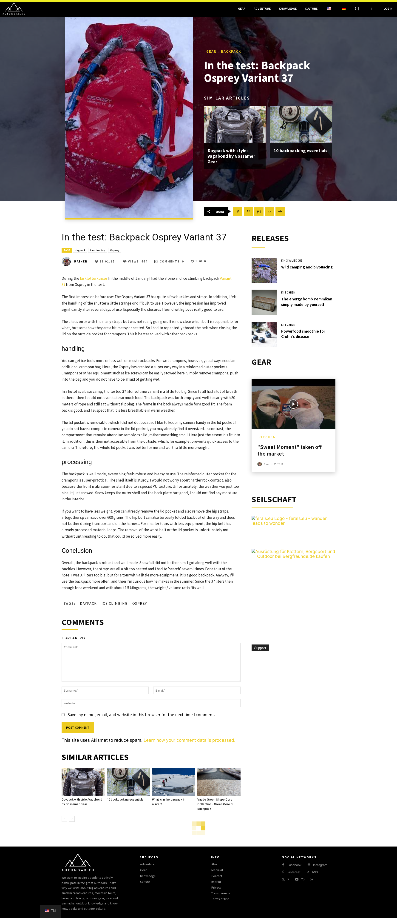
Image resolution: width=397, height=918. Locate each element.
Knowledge (291, 260)
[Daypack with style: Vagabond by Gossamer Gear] (235, 124)
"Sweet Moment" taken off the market (289, 450)
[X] (283, 879)
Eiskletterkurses (94, 278)
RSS (315, 872)
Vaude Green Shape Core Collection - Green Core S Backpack (215, 804)
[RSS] (308, 872)
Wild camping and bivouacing (307, 267)
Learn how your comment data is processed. (189, 740)
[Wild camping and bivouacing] (264, 270)
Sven (267, 464)
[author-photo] (260, 464)
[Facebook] (237, 211)
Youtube (307, 879)
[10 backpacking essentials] (301, 124)
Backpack (231, 51)
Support (260, 648)
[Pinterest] (248, 211)
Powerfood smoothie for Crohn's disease (303, 333)
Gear (211, 51)
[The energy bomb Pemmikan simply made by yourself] (264, 302)
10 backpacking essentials (300, 150)
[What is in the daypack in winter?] (173, 782)
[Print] (280, 211)
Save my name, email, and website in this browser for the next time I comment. (141, 714)
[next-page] (72, 819)
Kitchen (288, 292)
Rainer (81, 261)
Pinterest (294, 872)
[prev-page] (64, 819)
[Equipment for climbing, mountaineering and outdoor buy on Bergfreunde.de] (293, 556)
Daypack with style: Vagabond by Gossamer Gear (231, 156)
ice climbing (97, 250)
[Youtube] (297, 879)
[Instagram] (309, 865)
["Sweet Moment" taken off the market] (293, 404)
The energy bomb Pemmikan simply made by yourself (306, 301)
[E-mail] (269, 211)
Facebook (294, 865)
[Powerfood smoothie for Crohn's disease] (264, 334)
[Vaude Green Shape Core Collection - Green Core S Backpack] (218, 782)
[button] (357, 8)
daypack (80, 250)
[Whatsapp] (259, 211)
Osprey (114, 250)
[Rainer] (68, 261)
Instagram (320, 865)
